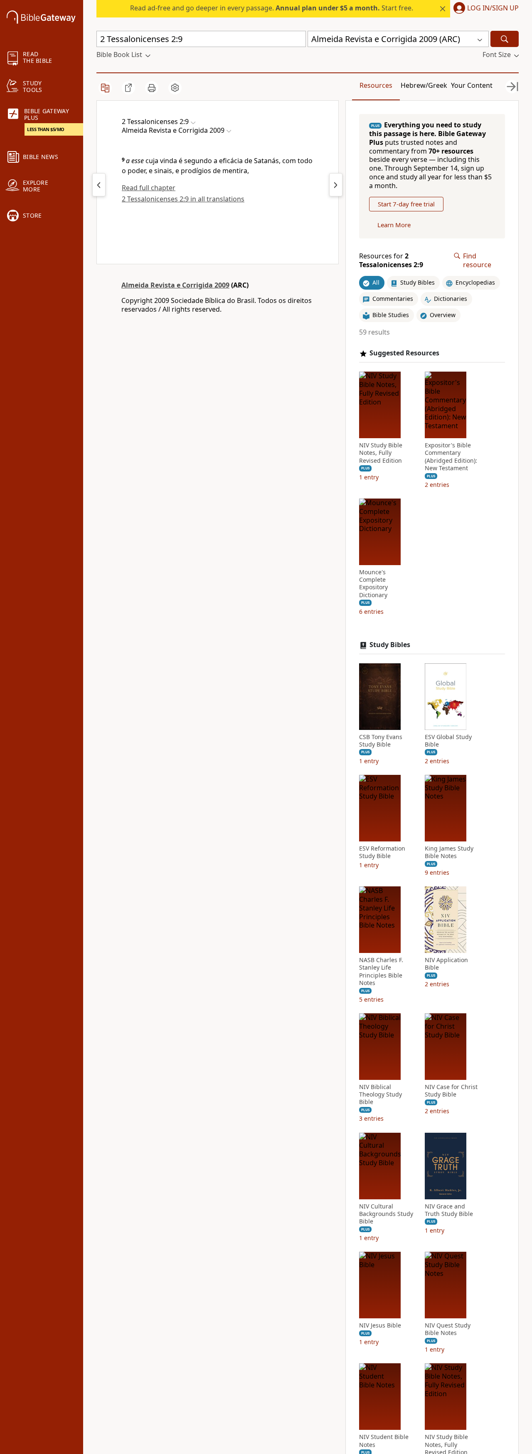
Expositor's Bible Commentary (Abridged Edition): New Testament (451, 457)
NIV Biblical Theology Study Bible (380, 1094)
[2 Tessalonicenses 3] (335, 184)
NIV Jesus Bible (380, 1325)
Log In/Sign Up (493, 8)
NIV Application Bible (446, 963)
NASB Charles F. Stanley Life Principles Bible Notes (381, 971)
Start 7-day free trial (406, 204)
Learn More (394, 225)
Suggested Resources (404, 353)
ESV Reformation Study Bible (382, 852)
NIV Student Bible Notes (384, 1440)
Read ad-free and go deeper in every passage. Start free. (271, 7)
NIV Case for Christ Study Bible (451, 1090)
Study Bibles (389, 644)
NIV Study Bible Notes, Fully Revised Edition (380, 453)
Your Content (472, 85)
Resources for (391, 260)
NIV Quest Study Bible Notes (447, 1329)
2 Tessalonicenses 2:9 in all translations (183, 198)
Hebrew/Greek (424, 85)
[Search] (504, 39)
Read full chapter (148, 187)
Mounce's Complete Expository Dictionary (373, 583)
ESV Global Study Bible (448, 740)
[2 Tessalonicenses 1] (99, 184)
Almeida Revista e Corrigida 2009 (175, 285)
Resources (376, 85)
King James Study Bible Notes (449, 852)
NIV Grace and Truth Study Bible (449, 1210)
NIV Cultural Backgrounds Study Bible (386, 1214)
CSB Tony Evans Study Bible (380, 740)
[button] (484, 8)
